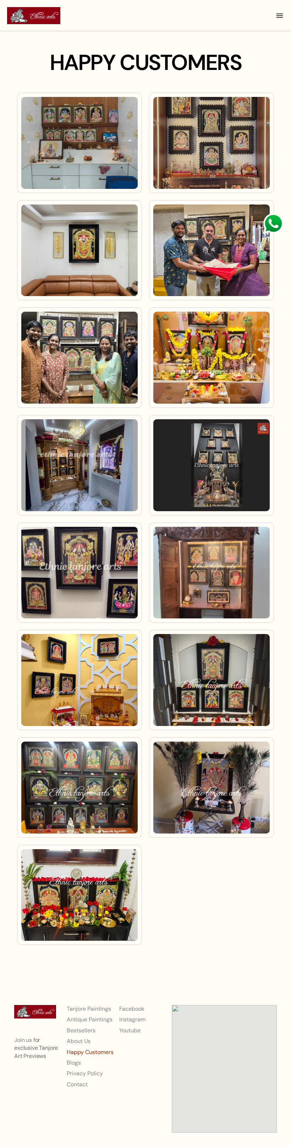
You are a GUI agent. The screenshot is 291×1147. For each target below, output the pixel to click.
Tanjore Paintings (89, 1008)
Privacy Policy (85, 1073)
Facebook (131, 1008)
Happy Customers (90, 1051)
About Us (78, 1041)
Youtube (130, 1030)
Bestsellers (81, 1030)
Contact (77, 1084)
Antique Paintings (89, 1019)
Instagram (132, 1019)
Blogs (74, 1062)
